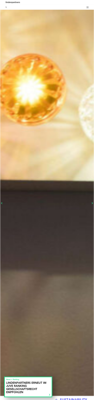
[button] (2, 202)
